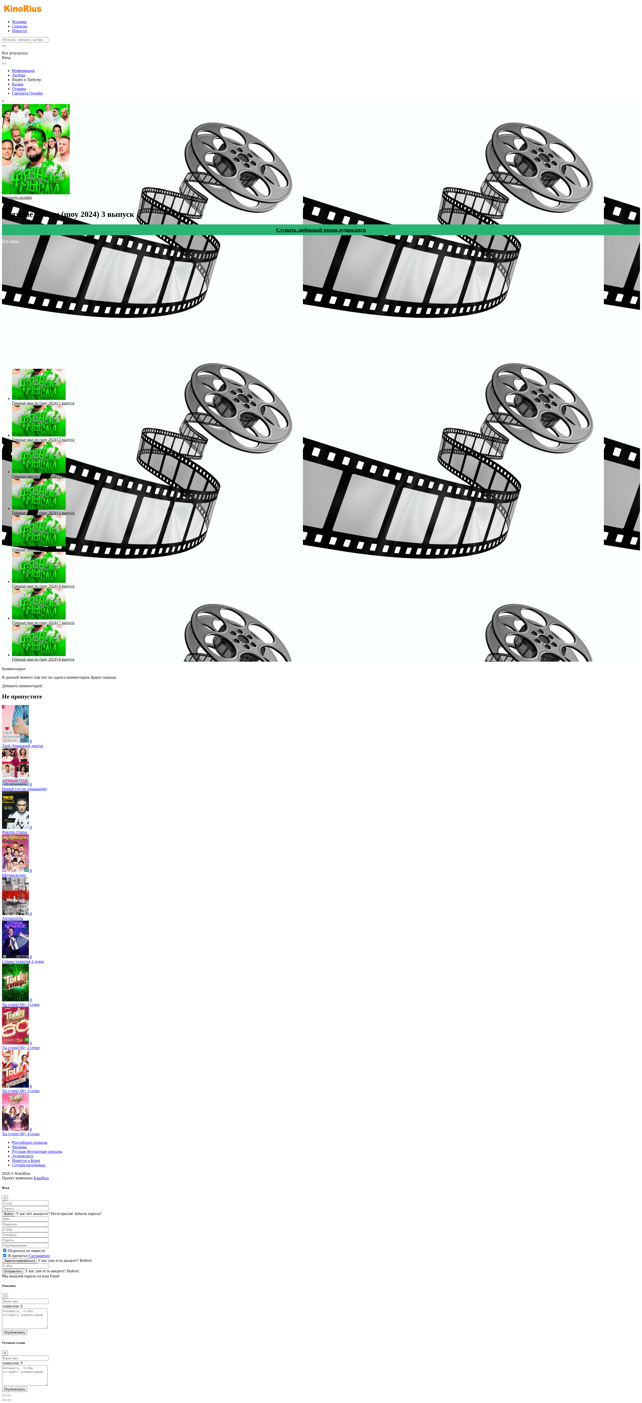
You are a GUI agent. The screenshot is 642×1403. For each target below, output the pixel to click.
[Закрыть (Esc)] (4, 1395)
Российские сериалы (29, 1142)
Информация (23, 70)
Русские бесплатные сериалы (37, 1151)
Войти (8, 1214)
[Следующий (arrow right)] (9, 1400)
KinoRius (41, 1178)
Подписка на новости (26, 1251)
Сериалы (19, 26)
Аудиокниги (22, 1156)
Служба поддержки (28, 1165)
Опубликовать (14, 1332)
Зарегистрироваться (19, 1261)
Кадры (17, 84)
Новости (19, 31)
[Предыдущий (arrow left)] (4, 1400)
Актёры (18, 75)
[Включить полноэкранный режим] (9, 1395)
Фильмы (19, 22)
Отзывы (19, 88)
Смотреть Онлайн (27, 93)
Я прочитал (29, 1256)
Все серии (10, 241)
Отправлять (13, 1271)
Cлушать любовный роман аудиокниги (321, 229)
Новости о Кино (26, 1160)
